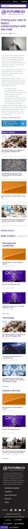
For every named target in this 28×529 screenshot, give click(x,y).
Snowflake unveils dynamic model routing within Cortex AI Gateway (12, 174)
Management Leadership (9, 244)
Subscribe (4, 527)
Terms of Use (14, 516)
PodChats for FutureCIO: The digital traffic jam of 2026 (13, 307)
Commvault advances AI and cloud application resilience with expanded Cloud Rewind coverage (13, 379)
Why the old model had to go (11, 284)
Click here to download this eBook (11, 118)
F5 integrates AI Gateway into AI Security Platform (12, 357)
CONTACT (15, 1)
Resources (8, 499)
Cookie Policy (21, 516)
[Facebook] (11, 510)
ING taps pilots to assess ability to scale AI (14, 196)
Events (7, 502)
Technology (8, 317)
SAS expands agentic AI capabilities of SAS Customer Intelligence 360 (13, 150)
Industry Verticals (11, 390)
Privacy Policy (7, 516)
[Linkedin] (16, 510)
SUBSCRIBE (24, 1)
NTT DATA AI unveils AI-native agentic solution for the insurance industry (14, 451)
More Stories (5, 313)
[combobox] (13, 6)
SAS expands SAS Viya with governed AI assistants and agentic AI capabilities (13, 220)
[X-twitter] (24, 510)
